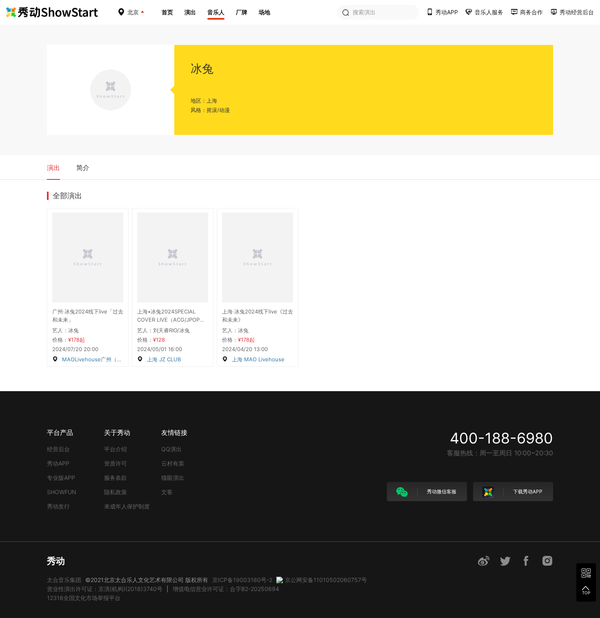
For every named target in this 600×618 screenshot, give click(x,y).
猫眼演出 (172, 477)
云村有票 (172, 463)
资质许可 (115, 463)
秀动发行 (58, 506)
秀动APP (58, 463)
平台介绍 (115, 449)
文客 (167, 491)
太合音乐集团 (64, 579)
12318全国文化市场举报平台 (83, 597)
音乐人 (215, 12)
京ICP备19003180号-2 (242, 579)
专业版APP (61, 477)
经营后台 (58, 449)
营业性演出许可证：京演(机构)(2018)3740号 (104, 588)
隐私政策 (115, 491)
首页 (167, 12)
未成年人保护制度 (127, 506)
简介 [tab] (82, 167)
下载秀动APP (527, 491)
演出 (190, 12)
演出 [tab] (53, 167)
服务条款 (115, 477)
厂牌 (241, 12)
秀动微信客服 (441, 491)
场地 (264, 12)
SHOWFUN (61, 491)
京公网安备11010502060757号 (326, 579)
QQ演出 (171, 449)
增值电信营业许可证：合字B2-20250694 (226, 588)
